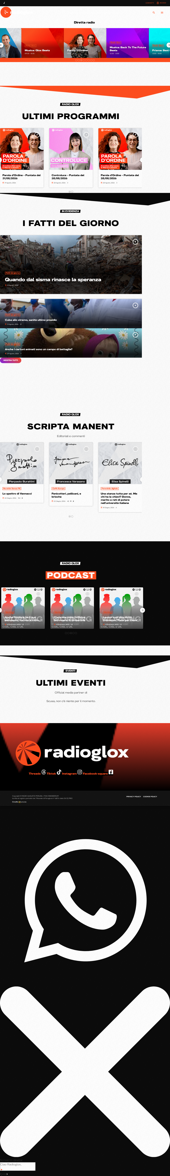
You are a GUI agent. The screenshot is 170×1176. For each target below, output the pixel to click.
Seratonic (158, 50)
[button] (76, 60)
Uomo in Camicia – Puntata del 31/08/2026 (118, 177)
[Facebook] (145, 12)
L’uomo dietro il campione (68, 493)
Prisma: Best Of (77, 50)
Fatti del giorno (12, 273)
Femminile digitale (11, 488)
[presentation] (142, 610)
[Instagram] (137, 12)
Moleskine (56, 488)
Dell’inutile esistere (113, 493)
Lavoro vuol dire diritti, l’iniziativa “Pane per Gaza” (70, 619)
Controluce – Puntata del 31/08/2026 (68, 177)
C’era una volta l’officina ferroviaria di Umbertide (19, 619)
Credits (15, 802)
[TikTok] (129, 12)
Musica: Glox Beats (122, 50)
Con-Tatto (106, 488)
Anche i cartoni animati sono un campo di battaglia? (38, 349)
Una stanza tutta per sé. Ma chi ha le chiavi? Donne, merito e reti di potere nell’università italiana (20, 498)
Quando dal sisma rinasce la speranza (53, 279)
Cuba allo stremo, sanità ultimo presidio (31, 320)
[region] (71, 389)
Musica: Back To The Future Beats (43, 49)
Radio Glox (30, 43)
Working (8, 612)
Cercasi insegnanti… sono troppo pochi (118, 619)
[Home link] (17, 12)
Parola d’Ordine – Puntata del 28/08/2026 (21, 177)
